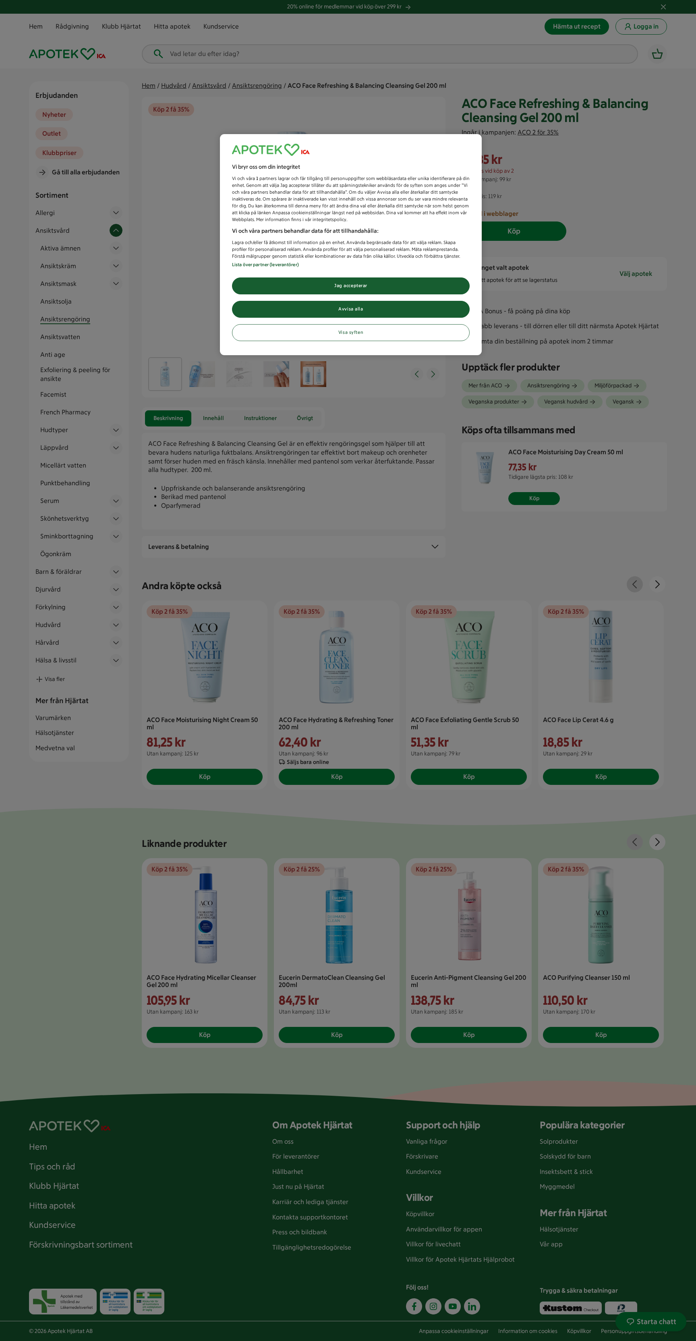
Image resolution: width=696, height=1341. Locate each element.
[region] (351, 244)
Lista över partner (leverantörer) (265, 264)
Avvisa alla (350, 309)
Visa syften (350, 332)
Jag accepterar (350, 285)
